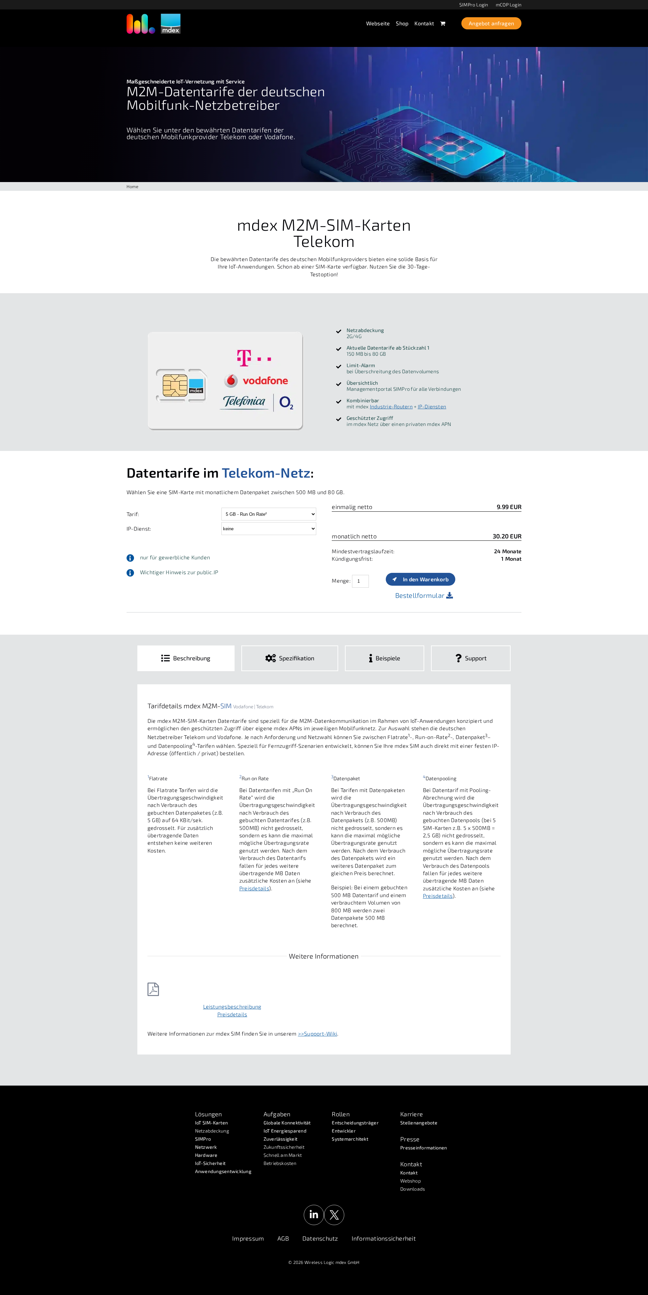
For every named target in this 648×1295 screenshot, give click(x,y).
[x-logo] (334, 1207)
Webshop (410, 1181)
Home (132, 186)
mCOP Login (508, 4)
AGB (283, 1238)
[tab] (186, 658)
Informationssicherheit (384, 1238)
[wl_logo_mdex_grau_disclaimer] (154, 16)
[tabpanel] (324, 869)
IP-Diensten (432, 406)
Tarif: (133, 514)
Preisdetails (254, 888)
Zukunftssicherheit (284, 1147)
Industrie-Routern (391, 406)
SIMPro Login (473, 4)
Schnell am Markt (283, 1155)
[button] (221, 557)
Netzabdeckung (212, 1131)
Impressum (248, 1238)
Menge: (341, 580)
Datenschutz (320, 1238)
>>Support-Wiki (317, 1033)
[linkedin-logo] (314, 1207)
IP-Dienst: (139, 528)
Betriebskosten (280, 1163)
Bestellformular (421, 595)
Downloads (412, 1189)
